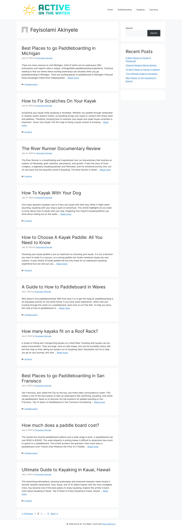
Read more (73, 78)
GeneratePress (109, 524)
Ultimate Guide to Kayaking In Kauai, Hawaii (66, 469)
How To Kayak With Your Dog (51, 192)
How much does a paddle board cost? (60, 425)
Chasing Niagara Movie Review (141, 65)
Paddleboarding (125, 9)
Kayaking (140, 9)
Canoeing (153, 9)
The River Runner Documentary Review (61, 148)
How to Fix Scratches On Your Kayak (59, 100)
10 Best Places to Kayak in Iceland (143, 69)
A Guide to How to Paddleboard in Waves (63, 286)
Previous (27, 513)
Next (54, 513)
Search (129, 28)
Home (110, 9)
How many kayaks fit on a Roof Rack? (60, 331)
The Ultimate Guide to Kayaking (141, 74)
